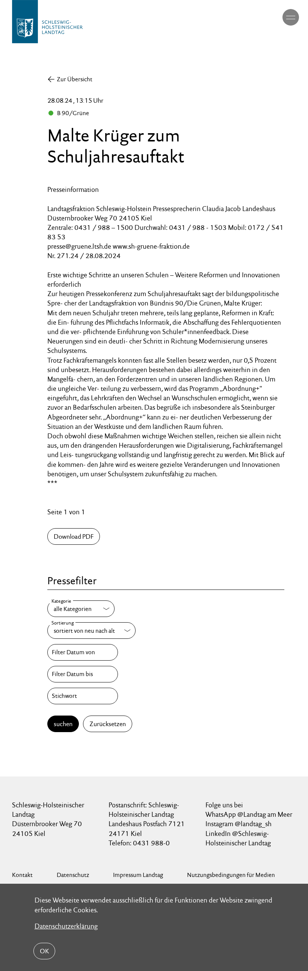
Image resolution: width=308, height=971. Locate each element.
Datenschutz (73, 874)
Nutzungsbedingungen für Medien (231, 874)
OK (44, 951)
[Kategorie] (81, 608)
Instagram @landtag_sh (239, 824)
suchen (63, 724)
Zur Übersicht (74, 79)
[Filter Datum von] (82, 652)
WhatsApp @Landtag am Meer (248, 814)
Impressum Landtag (138, 874)
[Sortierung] (91, 630)
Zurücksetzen (107, 724)
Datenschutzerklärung (66, 926)
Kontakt (22, 874)
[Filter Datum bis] (82, 674)
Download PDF (74, 536)
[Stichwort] (82, 696)
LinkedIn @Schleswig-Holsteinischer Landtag (238, 838)
